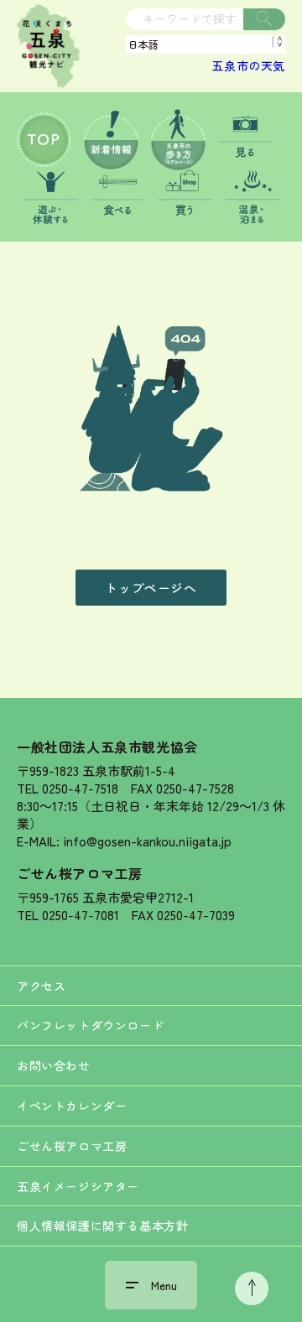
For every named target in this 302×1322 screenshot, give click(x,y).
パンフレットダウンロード (90, 1025)
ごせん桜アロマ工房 (79, 873)
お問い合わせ (54, 1065)
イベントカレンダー (72, 1105)
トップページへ (150, 587)
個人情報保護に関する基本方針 (102, 1225)
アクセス (41, 985)
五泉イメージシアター (78, 1186)
